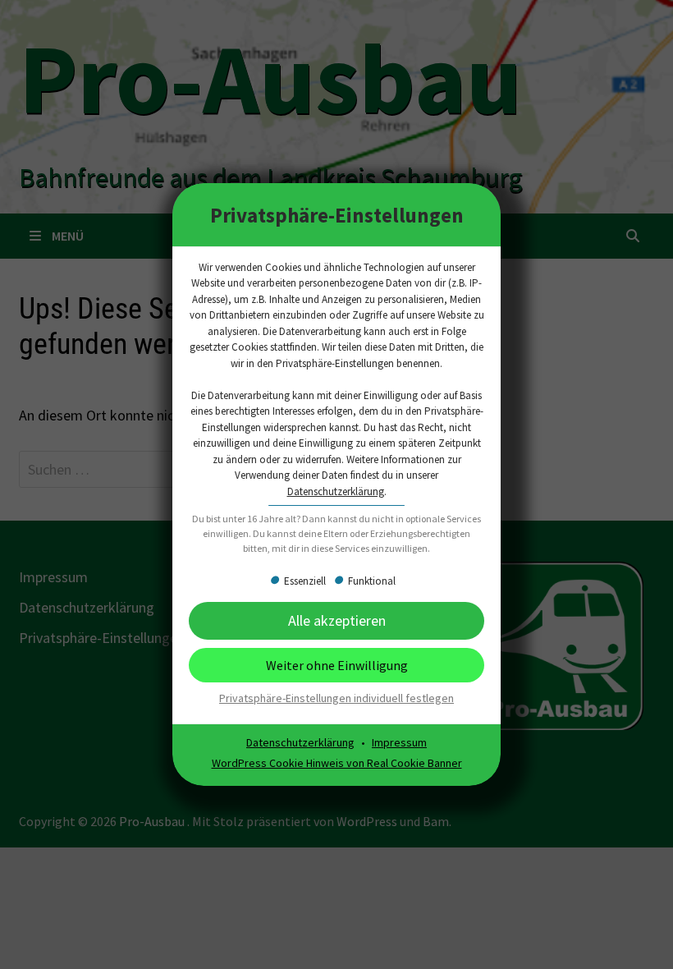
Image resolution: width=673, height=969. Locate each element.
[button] (336, 665)
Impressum (399, 742)
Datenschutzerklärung (335, 491)
